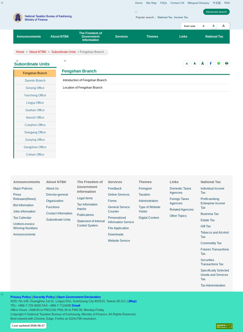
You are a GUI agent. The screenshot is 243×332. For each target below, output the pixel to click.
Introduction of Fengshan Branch (85, 80)
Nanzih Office (35, 117)
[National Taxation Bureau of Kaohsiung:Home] (56, 17)
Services (121, 36)
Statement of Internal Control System (91, 223)
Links (183, 36)
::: (2, 2)
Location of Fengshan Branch (83, 87)
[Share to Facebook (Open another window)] (210, 63)
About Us (52, 188)
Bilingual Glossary (198, 2)
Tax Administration (213, 285)
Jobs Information (24, 211)
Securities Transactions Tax (212, 262)
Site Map (151, 2)
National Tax (165, 17)
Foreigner (145, 188)
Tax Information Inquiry (87, 206)
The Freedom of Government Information (90, 36)
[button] (187, 63)
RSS (227, 2)
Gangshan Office (35, 147)
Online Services (118, 194)
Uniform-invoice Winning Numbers (25, 226)
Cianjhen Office (35, 125)
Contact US (177, 2)
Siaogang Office (35, 132)
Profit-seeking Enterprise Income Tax (213, 203)
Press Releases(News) (24, 197)
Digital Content (149, 217)
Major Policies (22, 188)
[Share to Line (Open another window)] (218, 63)
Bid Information (23, 205)
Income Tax (181, 17)
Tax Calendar (22, 217)
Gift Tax (206, 226)
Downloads (115, 234)
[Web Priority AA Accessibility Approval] (224, 326)
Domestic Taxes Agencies (180, 190)
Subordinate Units (63, 51)
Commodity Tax (211, 243)
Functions (52, 207)
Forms (112, 200)
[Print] (226, 63)
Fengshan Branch (35, 73)
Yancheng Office (35, 95)
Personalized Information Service (121, 220)
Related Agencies (182, 209)
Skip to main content (14, 2)
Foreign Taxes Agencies (179, 201)
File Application (118, 228)
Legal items (85, 198)
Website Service (119, 240)
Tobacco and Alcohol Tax (215, 234)
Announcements (29, 36)
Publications (85, 214)
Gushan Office (35, 110)
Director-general (57, 194)
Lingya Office (35, 102)
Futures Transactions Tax (215, 251)
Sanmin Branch (35, 80)
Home (138, 2)
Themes (152, 36)
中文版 (217, 2)
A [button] (203, 26)
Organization (54, 200)
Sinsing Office (35, 88)
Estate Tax (208, 220)
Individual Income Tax (212, 190)
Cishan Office (35, 154)
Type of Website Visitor (149, 209)
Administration (148, 200)
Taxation (144, 194)
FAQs (163, 2)
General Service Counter (119, 209)
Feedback (115, 188)
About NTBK (59, 36)
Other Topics (178, 215)
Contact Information (59, 213)
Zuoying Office (35, 139)
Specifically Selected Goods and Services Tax (215, 275)
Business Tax (210, 214)
